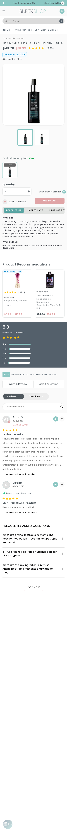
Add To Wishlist (18, 201)
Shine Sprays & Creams (46, 30)
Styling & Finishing (23, 30)
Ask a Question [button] (48, 384)
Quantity (8, 184)
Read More (8, 248)
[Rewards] (7, 824)
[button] (55, 419)
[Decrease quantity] (5, 191)
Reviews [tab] (11, 396)
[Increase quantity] (28, 191)
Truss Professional (13, 38)
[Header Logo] (33, 10)
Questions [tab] (34, 396)
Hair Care (6, 30)
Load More (33, 587)
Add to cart (50, 200)
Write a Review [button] (18, 384)
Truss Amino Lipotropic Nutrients (20, 474)
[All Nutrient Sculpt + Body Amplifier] (17, 279)
